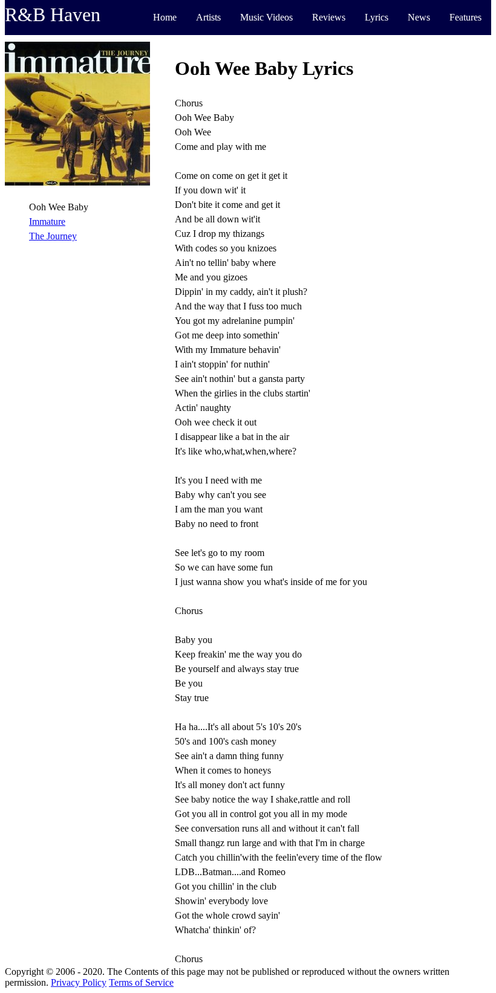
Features (465, 17)
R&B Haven (52, 14)
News (419, 17)
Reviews (328, 17)
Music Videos (266, 17)
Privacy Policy (78, 982)
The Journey (53, 236)
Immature (47, 221)
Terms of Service (141, 982)
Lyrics (376, 17)
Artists (208, 17)
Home (165, 17)
